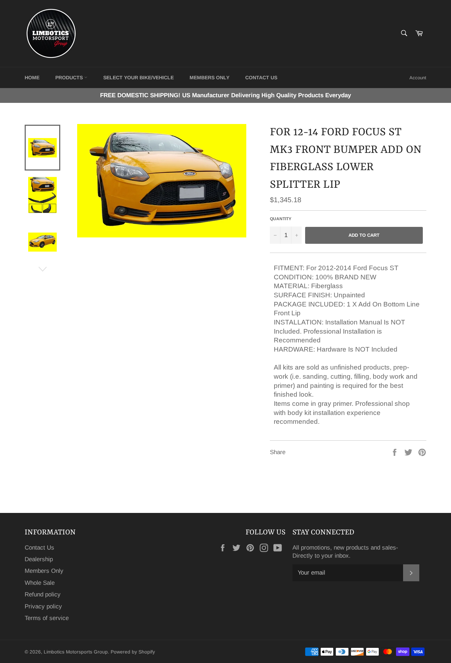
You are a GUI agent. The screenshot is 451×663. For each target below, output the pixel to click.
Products (69, 77)
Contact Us (39, 547)
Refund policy (43, 594)
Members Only (209, 77)
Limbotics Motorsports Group (76, 652)
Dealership (39, 559)
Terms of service (47, 618)
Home (32, 77)
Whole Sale (40, 583)
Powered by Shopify (133, 652)
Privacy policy (43, 606)
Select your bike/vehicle (138, 77)
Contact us (261, 77)
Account (417, 77)
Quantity (280, 218)
